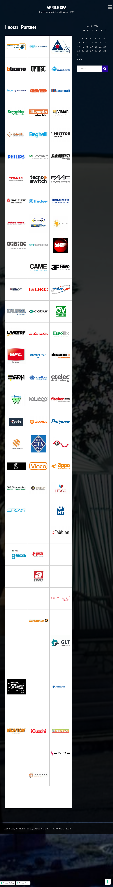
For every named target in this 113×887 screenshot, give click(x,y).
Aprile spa (57, 7)
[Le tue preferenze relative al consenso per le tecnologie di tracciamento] (108, 882)
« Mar (80, 59)
